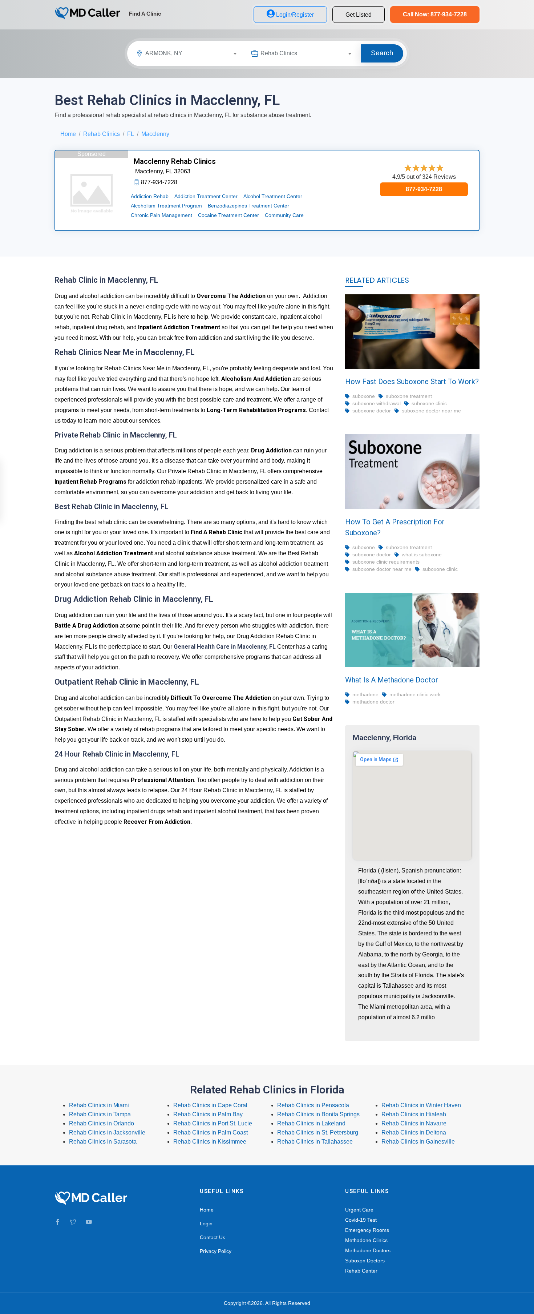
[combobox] (193, 54)
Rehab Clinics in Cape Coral (210, 1105)
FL (130, 134)
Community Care (284, 215)
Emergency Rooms (367, 1230)
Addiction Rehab (150, 196)
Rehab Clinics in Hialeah (413, 1114)
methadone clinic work (415, 694)
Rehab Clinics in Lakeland (311, 1123)
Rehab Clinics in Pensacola (313, 1105)
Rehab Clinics (101, 134)
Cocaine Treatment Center (228, 215)
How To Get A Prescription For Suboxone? (395, 527)
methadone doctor (373, 702)
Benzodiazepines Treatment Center (248, 206)
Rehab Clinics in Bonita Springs (318, 1114)
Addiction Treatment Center (206, 196)
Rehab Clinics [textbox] (278, 53)
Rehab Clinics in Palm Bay (208, 1114)
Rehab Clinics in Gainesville (418, 1141)
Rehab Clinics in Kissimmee (209, 1141)
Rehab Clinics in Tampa (100, 1114)
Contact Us (212, 1237)
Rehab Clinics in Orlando (101, 1123)
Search (382, 53)
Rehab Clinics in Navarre (413, 1123)
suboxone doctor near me (431, 411)
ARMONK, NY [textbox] (163, 53)
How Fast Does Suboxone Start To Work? (412, 381)
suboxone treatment (409, 396)
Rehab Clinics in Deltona (413, 1132)
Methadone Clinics (366, 1240)
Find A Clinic (145, 14)
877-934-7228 (424, 189)
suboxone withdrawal (376, 403)
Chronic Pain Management (161, 215)
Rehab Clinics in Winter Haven (421, 1105)
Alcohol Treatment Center (272, 196)
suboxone (363, 396)
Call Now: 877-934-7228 (435, 14)
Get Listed (358, 15)
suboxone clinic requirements (386, 562)
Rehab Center (361, 1271)
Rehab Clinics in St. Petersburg (317, 1132)
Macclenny (155, 134)
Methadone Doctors (368, 1250)
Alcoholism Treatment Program (166, 206)
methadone (365, 694)
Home (68, 134)
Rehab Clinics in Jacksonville (107, 1132)
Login (206, 1223)
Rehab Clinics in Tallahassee (315, 1141)
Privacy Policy (215, 1251)
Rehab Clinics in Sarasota (103, 1141)
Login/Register (295, 15)
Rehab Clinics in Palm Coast (210, 1132)
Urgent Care (359, 1210)
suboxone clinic (429, 403)
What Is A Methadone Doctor (391, 680)
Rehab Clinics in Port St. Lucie (212, 1123)
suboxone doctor (371, 411)
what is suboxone (422, 554)
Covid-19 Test (361, 1220)
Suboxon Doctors (365, 1260)
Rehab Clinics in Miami (99, 1105)
